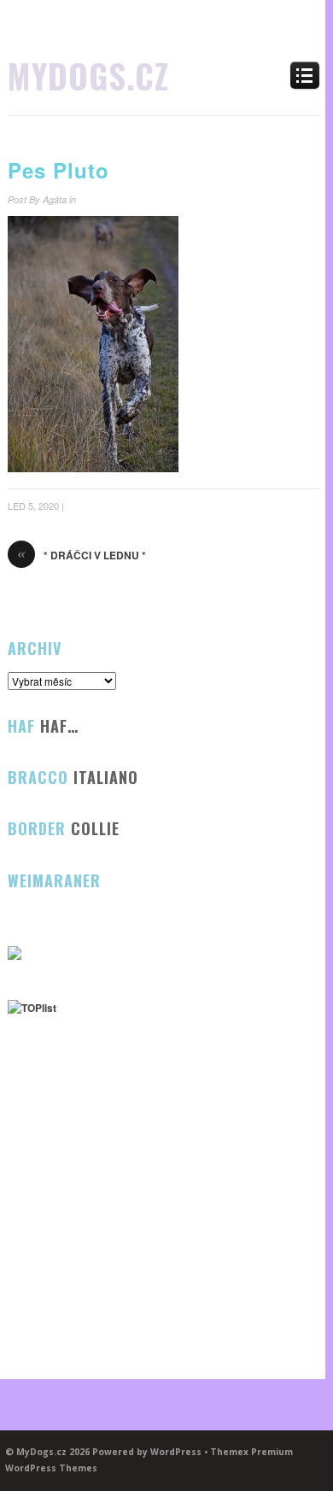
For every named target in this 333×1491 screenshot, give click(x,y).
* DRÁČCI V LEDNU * (81, 555)
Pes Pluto (58, 169)
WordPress (176, 1452)
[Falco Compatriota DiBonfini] (14, 955)
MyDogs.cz (88, 75)
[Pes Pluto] (93, 468)
